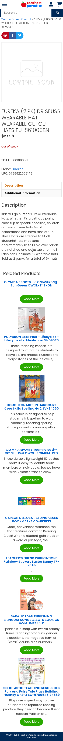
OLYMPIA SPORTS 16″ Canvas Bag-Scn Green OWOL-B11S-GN (31, 284)
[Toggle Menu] (4, 4)
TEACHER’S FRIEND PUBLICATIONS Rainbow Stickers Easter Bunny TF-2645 (31, 561)
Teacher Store (10, 19)
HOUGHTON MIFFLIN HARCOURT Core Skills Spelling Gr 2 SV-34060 (31, 407)
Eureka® (26, 19)
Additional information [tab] (22, 193)
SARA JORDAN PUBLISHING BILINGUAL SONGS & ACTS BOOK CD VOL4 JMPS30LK (31, 619)
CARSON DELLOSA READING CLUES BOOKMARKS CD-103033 (31, 519)
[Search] (57, 13)
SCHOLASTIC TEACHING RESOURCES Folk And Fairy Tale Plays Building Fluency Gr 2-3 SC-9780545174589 (31, 691)
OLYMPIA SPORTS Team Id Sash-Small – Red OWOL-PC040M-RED (31, 451)
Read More (31, 299)
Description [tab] (14, 185)
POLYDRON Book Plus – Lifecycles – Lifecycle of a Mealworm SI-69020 (31, 338)
